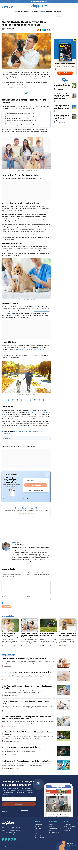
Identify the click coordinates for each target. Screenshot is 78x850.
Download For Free (66, 73)
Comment (4, 579)
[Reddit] (38, 30)
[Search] (75, 11)
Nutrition (26, 11)
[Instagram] (5, 7)
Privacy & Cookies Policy (32, 498)
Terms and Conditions (69, 826)
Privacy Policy (24, 810)
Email (28, 596)
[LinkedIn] (47, 30)
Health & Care (18, 11)
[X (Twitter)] (7, 7)
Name (3, 596)
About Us (51, 826)
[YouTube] (9, 7)
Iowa (27, 556)
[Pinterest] (12, 7)
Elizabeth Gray (10, 28)
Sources (7, 438)
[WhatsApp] (43, 30)
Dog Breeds (49, 11)
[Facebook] (2, 7)
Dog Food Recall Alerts (40, 837)
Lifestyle (42, 11)
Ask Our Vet (57, 11)
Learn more (59, 16)
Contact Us (52, 824)
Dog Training (34, 11)
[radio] (20, 513)
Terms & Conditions (21, 498)
